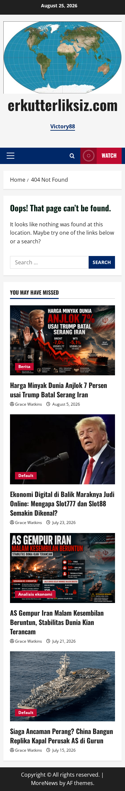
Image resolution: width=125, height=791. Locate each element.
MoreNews (44, 783)
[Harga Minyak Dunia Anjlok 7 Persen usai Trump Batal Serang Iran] (62, 340)
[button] (10, 156)
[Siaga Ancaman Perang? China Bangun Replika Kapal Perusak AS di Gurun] (62, 686)
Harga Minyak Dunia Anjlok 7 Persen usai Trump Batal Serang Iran (58, 389)
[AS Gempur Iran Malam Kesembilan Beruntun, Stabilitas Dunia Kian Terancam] (62, 568)
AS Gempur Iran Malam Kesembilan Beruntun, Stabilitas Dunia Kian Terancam (57, 622)
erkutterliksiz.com (63, 104)
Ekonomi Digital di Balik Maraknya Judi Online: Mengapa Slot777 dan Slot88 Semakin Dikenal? (62, 503)
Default (25, 475)
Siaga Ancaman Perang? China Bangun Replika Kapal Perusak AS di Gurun (61, 735)
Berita (24, 366)
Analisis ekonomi (35, 594)
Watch (109, 155)
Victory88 (62, 126)
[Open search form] (72, 155)
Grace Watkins (28, 404)
